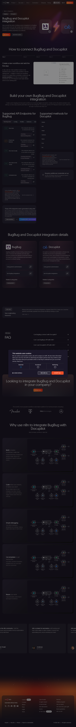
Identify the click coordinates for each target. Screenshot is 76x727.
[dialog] (38, 363)
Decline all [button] (44, 373)
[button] (17, 373)
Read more (20, 361)
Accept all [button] (57, 373)
